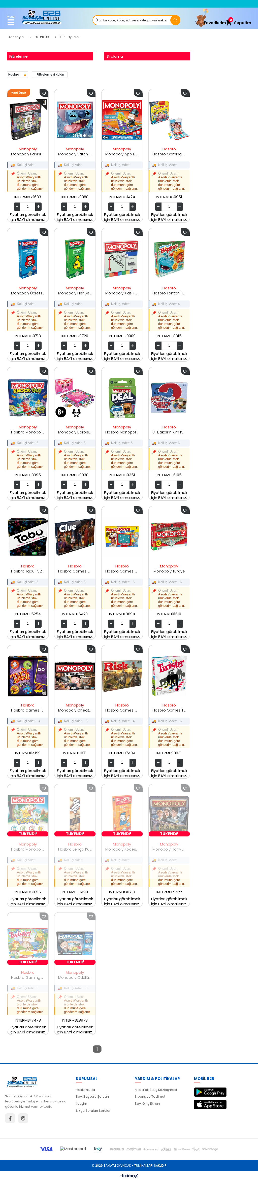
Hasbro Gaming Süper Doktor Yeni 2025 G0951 (169, 154)
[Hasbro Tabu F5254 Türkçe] (27, 537)
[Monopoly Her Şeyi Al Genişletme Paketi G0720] (74, 259)
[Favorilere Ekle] (44, 93)
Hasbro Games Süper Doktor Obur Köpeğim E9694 (122, 571)
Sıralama (115, 56)
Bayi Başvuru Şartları (92, 1096)
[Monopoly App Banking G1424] (122, 120)
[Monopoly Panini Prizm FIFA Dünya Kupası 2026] (27, 120)
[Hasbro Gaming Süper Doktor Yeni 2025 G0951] (169, 120)
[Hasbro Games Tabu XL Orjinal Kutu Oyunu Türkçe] (27, 676)
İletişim (81, 1103)
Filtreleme (18, 56)
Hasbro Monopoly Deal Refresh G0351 (122, 432)
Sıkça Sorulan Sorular (93, 1110)
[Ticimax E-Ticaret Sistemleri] (129, 1176)
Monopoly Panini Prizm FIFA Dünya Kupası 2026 (28, 154)
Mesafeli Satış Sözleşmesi (156, 1089)
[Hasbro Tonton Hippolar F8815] (169, 259)
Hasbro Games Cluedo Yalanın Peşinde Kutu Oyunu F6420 (75, 571)
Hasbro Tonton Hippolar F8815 (169, 293)
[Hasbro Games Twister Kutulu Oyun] (169, 676)
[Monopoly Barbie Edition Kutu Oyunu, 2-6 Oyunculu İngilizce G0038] (74, 398)
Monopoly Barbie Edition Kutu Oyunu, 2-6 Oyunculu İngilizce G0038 (75, 432)
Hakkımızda (85, 1089)
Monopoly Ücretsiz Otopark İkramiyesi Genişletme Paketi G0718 (28, 293)
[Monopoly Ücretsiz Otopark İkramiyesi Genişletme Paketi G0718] (27, 259)
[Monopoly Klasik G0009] (122, 259)
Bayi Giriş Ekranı (147, 1103)
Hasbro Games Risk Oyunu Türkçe (122, 710)
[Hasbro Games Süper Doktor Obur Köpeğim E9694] (122, 537)
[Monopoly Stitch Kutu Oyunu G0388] (74, 120)
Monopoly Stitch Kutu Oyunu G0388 (75, 154)
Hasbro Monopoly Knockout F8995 (28, 432)
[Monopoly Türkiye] (169, 537)
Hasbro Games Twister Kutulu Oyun (169, 710)
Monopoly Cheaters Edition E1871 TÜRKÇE (75, 710)
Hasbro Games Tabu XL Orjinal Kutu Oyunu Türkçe (28, 710)
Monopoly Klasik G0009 (122, 293)
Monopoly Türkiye (169, 571)
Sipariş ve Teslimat (150, 1096)
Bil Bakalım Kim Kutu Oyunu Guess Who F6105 (169, 432)
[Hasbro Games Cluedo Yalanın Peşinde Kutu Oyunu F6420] (74, 537)
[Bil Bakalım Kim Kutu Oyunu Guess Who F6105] (169, 398)
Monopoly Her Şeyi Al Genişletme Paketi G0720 (75, 293)
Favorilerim (215, 22)
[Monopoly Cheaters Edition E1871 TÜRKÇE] (74, 676)
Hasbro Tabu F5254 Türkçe (28, 571)
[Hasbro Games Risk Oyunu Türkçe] (122, 676)
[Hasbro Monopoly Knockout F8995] (27, 398)
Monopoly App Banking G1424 (122, 154)
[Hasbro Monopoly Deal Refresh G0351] (122, 398)
